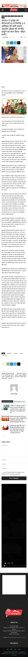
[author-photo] (14, 391)
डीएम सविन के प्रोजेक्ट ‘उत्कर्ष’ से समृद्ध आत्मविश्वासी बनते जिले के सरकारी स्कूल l (20, 375)
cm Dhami (15, 353)
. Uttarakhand (9, 353)
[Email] (18, 42)
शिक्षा (21, 16)
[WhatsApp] (8, 42)
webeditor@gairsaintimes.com (17, 637)
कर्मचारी (7, 13)
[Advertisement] (14, 74)
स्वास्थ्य (3, 17)
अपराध (15, 649)
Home (3, 13)
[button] (2, 10)
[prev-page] (3, 437)
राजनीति (16, 16)
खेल (6, 16)
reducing (21, 353)
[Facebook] (11, 42)
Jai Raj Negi (5, 37)
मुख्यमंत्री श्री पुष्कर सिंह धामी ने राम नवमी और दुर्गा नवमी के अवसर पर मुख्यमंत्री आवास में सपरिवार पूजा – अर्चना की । (8, 376)
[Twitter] (15, 42)
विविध (19, 16)
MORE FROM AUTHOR (19, 401)
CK (8, 653)
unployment (4, 355)
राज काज (12, 16)
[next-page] (5, 437)
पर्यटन (9, 16)
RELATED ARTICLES (7, 401)
